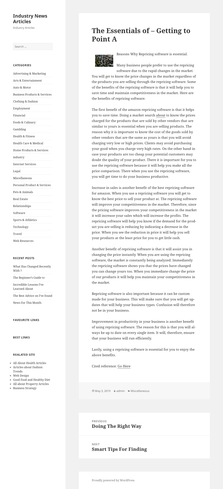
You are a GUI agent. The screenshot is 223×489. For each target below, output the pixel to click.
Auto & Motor (22, 87)
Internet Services (24, 164)
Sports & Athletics (25, 220)
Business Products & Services (32, 94)
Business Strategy (24, 388)
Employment (21, 108)
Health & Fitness (24, 136)
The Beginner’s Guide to (29, 278)
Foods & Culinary (24, 122)
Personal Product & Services (32, 185)
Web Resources (23, 241)
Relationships (22, 206)
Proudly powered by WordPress (113, 480)
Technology (20, 227)
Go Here (124, 366)
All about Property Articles (31, 384)
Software (19, 213)
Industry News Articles (30, 19)
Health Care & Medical (28, 143)
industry (18, 157)
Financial (19, 115)
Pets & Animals (23, 192)
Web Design (21, 375)
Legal (16, 171)
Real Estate (20, 199)
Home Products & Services (30, 150)
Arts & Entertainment (27, 80)
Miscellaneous (22, 178)
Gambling (19, 129)
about (160, 115)
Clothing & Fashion (25, 101)
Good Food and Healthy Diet (31, 380)
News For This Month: (27, 303)
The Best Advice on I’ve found (32, 296)
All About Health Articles (29, 363)
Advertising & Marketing (29, 73)
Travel (17, 234)
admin (120, 391)
